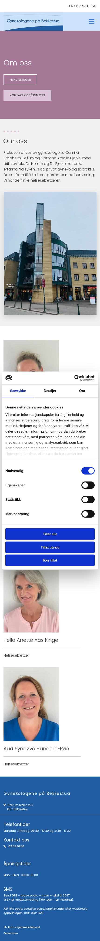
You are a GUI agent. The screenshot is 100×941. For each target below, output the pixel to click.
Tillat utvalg (50, 547)
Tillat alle (50, 534)
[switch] (88, 485)
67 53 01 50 (16, 846)
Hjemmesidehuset (28, 927)
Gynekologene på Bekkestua (36, 793)
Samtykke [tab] (18, 391)
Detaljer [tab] (50, 391)
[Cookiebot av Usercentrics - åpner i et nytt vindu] (74, 378)
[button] (20, 79)
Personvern (10, 933)
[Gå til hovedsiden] (33, 21)
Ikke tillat (50, 560)
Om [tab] (82, 391)
